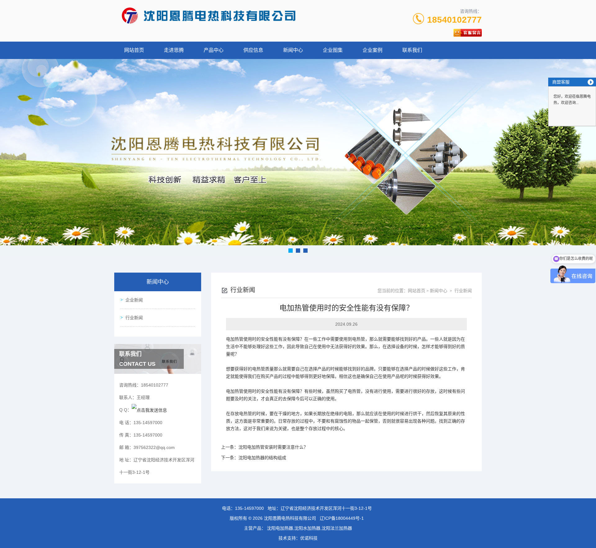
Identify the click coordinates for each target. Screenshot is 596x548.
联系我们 (412, 50)
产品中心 (214, 50)
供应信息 (253, 50)
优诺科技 (309, 538)
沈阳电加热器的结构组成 (262, 457)
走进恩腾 (174, 50)
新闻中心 (293, 50)
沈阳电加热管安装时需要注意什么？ (273, 447)
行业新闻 (134, 317)
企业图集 (333, 50)
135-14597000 (249, 508)
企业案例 (372, 50)
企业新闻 (134, 299)
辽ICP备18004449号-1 (342, 518)
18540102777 (454, 20)
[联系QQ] (149, 409)
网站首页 (134, 50)
